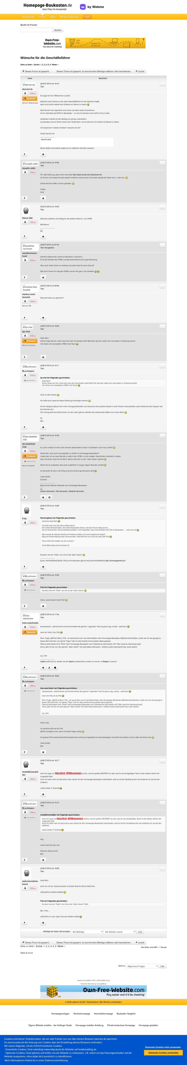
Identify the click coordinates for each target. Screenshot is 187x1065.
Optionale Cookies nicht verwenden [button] (163, 1047)
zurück (141, 71)
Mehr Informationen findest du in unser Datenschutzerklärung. (36, 1060)
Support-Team (31, 461)
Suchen (57, 29)
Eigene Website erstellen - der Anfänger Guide (50, 1025)
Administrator (30, 380)
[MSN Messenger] (55, 667)
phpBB (88, 980)
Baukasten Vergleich (126, 1013)
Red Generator (62, 491)
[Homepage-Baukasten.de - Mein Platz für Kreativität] (50, 7)
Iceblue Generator (47, 491)
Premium (30, 98)
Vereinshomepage (81, 1013)
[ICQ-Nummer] (49, 497)
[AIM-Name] (49, 667)
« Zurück (36, 64)
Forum (42, 16)
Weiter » (55, 64)
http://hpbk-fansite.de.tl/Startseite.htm (87, 174)
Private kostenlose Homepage (121, 1025)
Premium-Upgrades (69, 16)
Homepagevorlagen (60, 1013)
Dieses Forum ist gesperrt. (37, 71)
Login (87, 16)
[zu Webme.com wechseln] (92, 4)
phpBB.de (102, 984)
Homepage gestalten (148, 1025)
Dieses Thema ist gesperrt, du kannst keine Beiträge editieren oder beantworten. (93, 71)
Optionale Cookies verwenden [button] (163, 1052)
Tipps (53, 16)
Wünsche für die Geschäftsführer (45, 58)
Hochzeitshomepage (103, 1013)
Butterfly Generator (76, 491)
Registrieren (29, 16)
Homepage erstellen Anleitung (89, 1025)
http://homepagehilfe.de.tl (115, 560)
